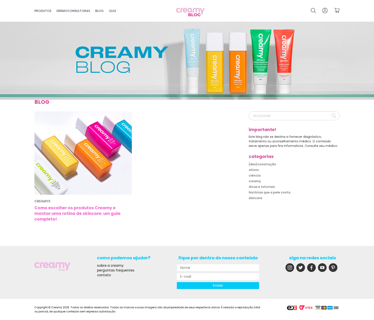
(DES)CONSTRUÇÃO (262, 164)
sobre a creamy (110, 265)
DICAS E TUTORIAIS (262, 187)
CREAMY (255, 181)
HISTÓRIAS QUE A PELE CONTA (269, 192)
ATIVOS (254, 170)
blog (99, 11)
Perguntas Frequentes (115, 270)
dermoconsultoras (73, 11)
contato (104, 275)
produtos (42, 11)
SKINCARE (255, 198)
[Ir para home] (190, 12)
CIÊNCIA (255, 175)
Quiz (112, 11)
